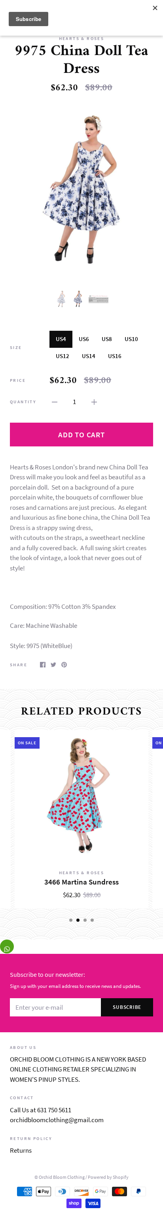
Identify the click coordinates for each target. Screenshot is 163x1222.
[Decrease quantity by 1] (54, 402)
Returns (21, 1150)
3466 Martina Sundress (81, 881)
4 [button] (92, 920)
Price (18, 380)
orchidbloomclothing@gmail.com (57, 1119)
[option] (81, 191)
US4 (61, 339)
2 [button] (78, 920)
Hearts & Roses (81, 38)
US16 (114, 356)
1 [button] (70, 920)
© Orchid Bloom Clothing (59, 1177)
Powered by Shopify (108, 1177)
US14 (88, 356)
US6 (84, 339)
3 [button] (85, 920)
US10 (131, 339)
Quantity (23, 401)
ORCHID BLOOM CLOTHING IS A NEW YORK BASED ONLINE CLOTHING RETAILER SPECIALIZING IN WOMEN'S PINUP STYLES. (78, 1069)
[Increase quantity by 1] (94, 402)
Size (16, 347)
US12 (62, 356)
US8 (107, 339)
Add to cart (81, 434)
